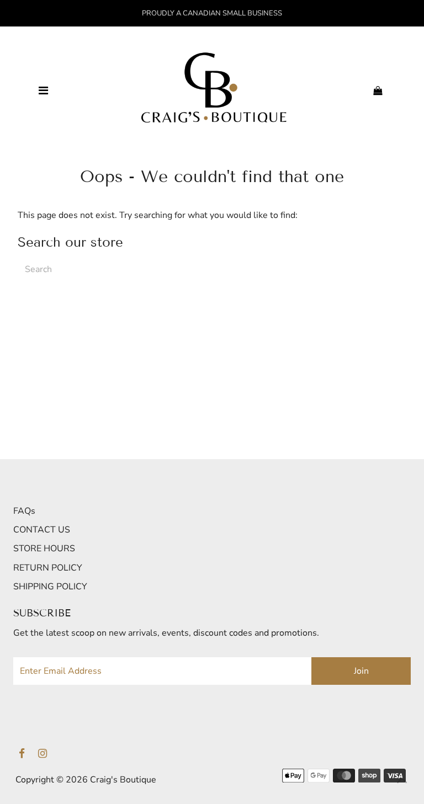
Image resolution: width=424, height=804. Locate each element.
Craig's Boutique (123, 780)
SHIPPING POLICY (50, 587)
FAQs (24, 511)
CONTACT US (41, 530)
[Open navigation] (43, 91)
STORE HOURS (44, 548)
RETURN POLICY (47, 568)
